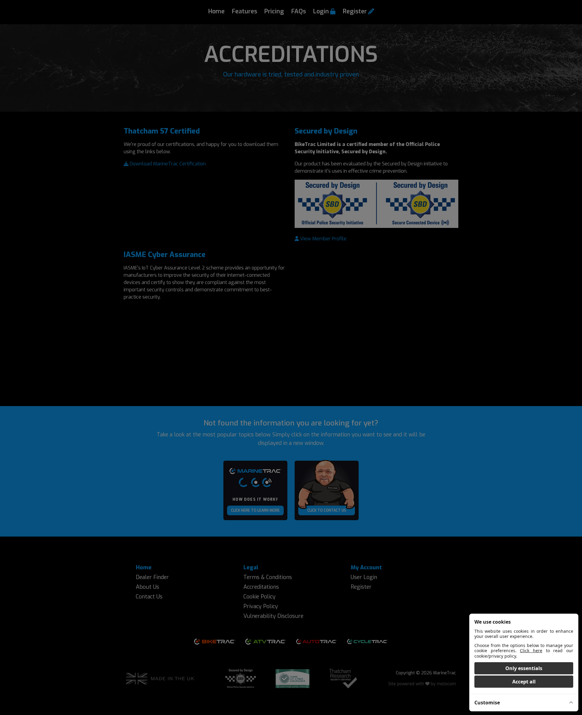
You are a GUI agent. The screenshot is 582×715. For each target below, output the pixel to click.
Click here (531, 650)
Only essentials (523, 668)
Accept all (524, 681)
